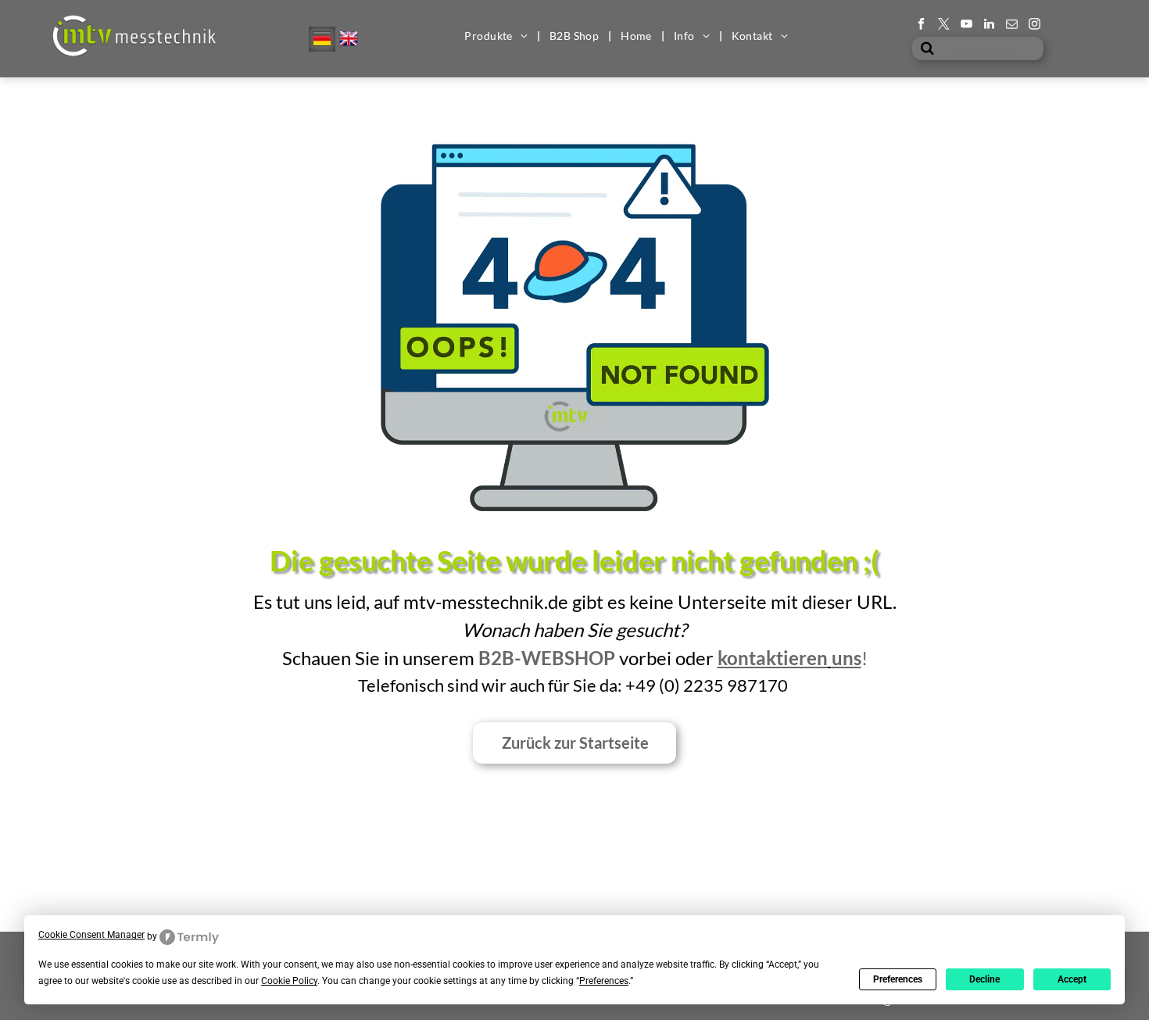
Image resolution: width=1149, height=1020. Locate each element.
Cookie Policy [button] (289, 980)
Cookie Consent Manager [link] (91, 934)
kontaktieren (773, 657)
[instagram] (1034, 26)
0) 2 (678, 685)
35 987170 (745, 685)
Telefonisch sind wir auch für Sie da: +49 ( (511, 685)
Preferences (897, 979)
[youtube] (966, 26)
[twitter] (944, 26)
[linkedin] (989, 26)
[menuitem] (497, 36)
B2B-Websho (540, 657)
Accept (1072, 979)
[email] (1012, 26)
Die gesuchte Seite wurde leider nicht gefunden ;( (574, 560)
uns (846, 657)
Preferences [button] (603, 980)
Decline (984, 979)
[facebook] (921, 26)
